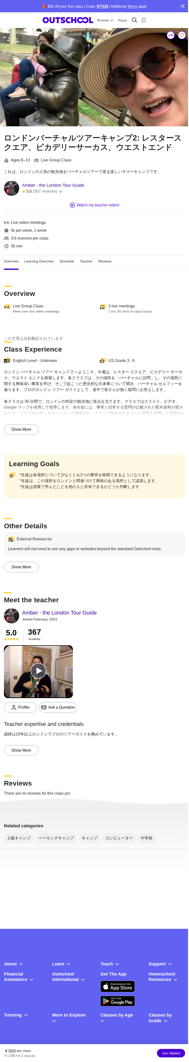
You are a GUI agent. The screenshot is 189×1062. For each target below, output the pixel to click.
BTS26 (102, 6)
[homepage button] (68, 20)
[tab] (11, 261)
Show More (21, 429)
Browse (103, 20)
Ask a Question (61, 707)
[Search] (134, 20)
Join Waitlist (171, 1053)
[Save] (182, 35)
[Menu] (143, 20)
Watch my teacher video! (98, 205)
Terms (132, 6)
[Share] (171, 35)
